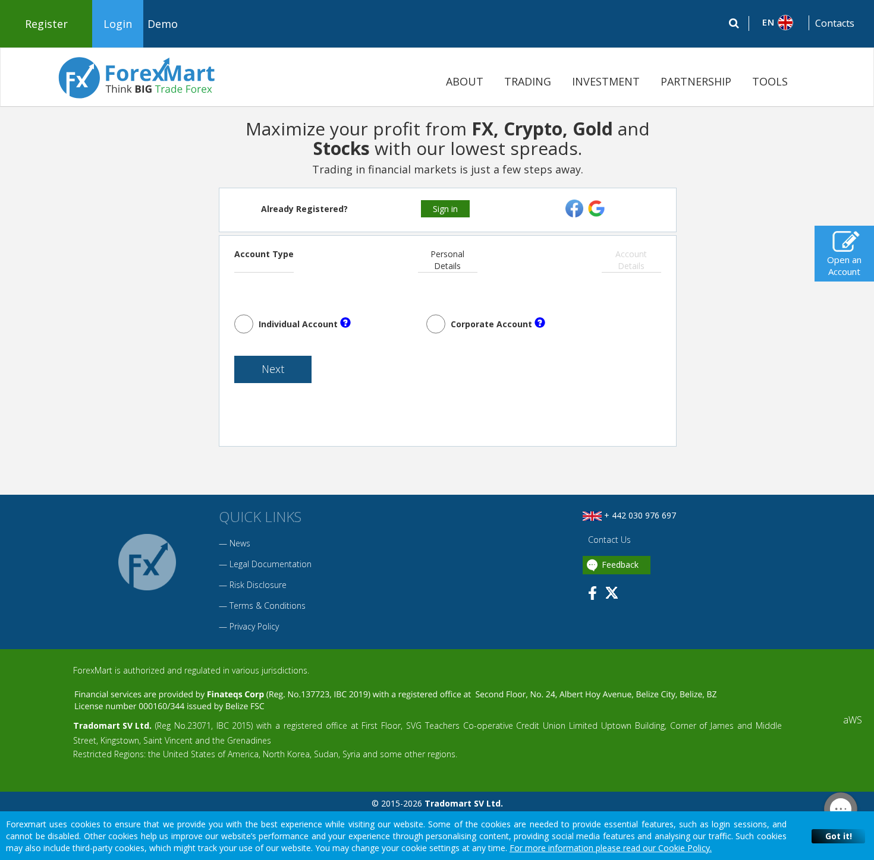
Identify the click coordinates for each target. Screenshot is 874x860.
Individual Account (298, 324)
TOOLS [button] (770, 81)
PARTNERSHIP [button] (696, 81)
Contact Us (608, 539)
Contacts (834, 23)
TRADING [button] (527, 81)
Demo (162, 24)
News (239, 543)
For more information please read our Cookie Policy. (611, 847)
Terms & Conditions (267, 605)
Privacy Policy (254, 626)
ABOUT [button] (464, 81)
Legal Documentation (270, 564)
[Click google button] (596, 207)
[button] (779, 22)
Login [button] (117, 24)
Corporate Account (491, 324)
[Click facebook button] (575, 207)
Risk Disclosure (258, 584)
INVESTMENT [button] (606, 81)
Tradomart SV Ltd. (112, 725)
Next (273, 369)
